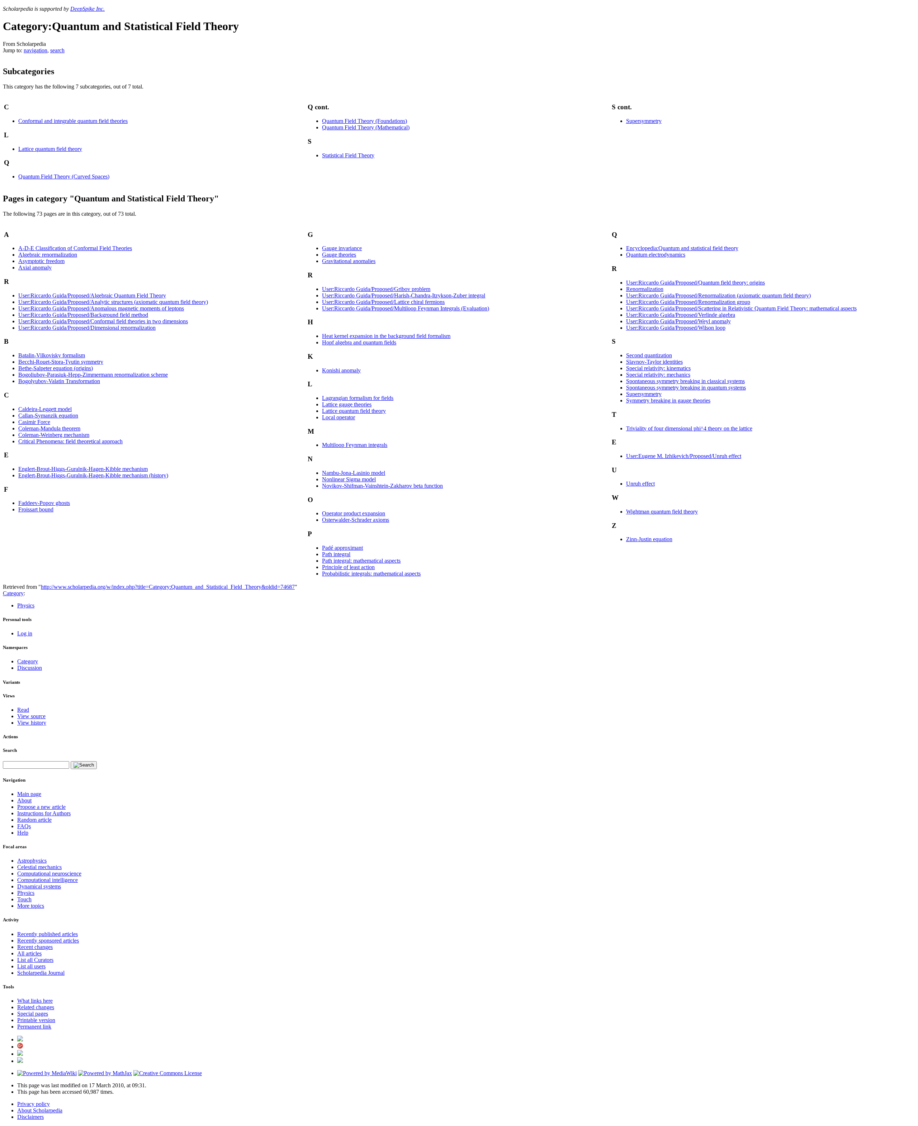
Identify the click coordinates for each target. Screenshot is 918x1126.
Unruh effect (640, 484)
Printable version (36, 1020)
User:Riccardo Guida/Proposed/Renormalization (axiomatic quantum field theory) (718, 295)
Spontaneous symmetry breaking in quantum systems (686, 388)
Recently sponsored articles (48, 940)
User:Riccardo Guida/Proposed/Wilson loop (675, 328)
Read (23, 710)
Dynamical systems (39, 886)
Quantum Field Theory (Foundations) (364, 121)
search (57, 50)
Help (22, 833)
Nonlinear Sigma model (349, 479)
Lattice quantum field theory (50, 149)
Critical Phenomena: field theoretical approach (70, 441)
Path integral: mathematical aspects (361, 561)
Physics (25, 605)
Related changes (35, 1007)
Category (13, 593)
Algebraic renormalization (47, 255)
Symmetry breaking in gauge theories (668, 400)
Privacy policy (33, 1104)
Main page (29, 794)
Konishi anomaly (341, 370)
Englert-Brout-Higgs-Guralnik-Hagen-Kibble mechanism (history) (93, 475)
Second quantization (649, 355)
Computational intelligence (47, 880)
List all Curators (35, 960)
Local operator (338, 417)
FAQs (24, 826)
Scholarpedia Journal (41, 973)
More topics (30, 906)
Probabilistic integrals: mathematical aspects (371, 574)
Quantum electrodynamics (655, 255)
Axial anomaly (35, 267)
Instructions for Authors (44, 813)
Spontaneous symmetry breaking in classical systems (685, 381)
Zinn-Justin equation (649, 539)
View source (31, 716)
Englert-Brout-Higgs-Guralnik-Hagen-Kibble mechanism (83, 469)
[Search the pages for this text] (84, 765)
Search (10, 750)
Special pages (32, 1014)
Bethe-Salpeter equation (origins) (55, 368)
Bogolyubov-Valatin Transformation (59, 381)
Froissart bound (35, 509)
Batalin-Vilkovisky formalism (51, 355)
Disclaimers (30, 1117)
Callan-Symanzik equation (48, 415)
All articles (29, 953)
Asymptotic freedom (41, 261)
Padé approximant (342, 548)
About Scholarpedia (39, 1110)
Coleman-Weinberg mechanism (53, 435)
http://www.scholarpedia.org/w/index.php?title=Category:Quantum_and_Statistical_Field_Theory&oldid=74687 (168, 587)
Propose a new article (41, 807)
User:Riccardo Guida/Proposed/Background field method (83, 315)
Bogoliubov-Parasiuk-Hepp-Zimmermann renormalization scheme (93, 375)
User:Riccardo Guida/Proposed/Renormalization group (688, 302)
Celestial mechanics (39, 867)
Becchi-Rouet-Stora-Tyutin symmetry (60, 362)
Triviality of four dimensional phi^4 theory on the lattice (689, 428)
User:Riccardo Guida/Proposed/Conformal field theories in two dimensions (103, 321)
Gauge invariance (342, 248)
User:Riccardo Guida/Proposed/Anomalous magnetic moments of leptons (101, 308)
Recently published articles (47, 934)
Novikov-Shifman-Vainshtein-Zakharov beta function (382, 486)
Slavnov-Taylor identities (654, 362)
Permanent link (34, 1027)
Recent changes (35, 947)
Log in (24, 633)
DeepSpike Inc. (87, 9)
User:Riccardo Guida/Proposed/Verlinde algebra (680, 315)
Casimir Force (34, 422)
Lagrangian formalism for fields (357, 398)
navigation (35, 50)
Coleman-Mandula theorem (49, 428)
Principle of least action (348, 567)
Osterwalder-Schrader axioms (355, 520)
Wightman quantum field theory (662, 512)
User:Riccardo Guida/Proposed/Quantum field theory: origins (695, 283)
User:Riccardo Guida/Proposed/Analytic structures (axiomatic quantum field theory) (113, 302)
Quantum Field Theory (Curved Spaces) (63, 176)
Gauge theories (339, 255)
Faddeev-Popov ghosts (44, 503)
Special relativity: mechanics (658, 375)
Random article (34, 820)
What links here (35, 1001)
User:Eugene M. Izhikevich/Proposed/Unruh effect (683, 456)
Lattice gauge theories (347, 404)
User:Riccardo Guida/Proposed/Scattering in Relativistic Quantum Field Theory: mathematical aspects (741, 308)
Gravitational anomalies (348, 261)
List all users (31, 966)
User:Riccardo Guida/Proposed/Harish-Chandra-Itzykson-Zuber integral (403, 295)
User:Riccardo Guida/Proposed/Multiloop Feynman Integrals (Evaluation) (405, 308)
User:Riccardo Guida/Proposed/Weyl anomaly (678, 321)
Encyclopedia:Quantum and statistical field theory (682, 248)
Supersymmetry (644, 121)
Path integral (336, 554)
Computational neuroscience (49, 873)
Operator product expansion (353, 513)
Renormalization (644, 289)
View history (31, 723)
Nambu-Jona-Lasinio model (353, 473)
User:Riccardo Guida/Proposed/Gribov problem (376, 289)
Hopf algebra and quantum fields (359, 342)
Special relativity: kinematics (658, 368)
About (24, 800)
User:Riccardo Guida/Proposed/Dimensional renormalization (87, 328)
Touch (24, 899)
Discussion (29, 668)
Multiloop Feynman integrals (354, 445)
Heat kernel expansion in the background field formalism (386, 336)
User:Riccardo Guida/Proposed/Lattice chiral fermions (383, 302)
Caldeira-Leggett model (45, 409)
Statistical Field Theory (348, 155)
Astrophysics (32, 861)
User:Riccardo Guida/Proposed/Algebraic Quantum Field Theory (92, 295)
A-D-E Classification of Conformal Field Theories (75, 248)
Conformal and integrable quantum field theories (73, 121)
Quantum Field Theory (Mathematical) (366, 127)
